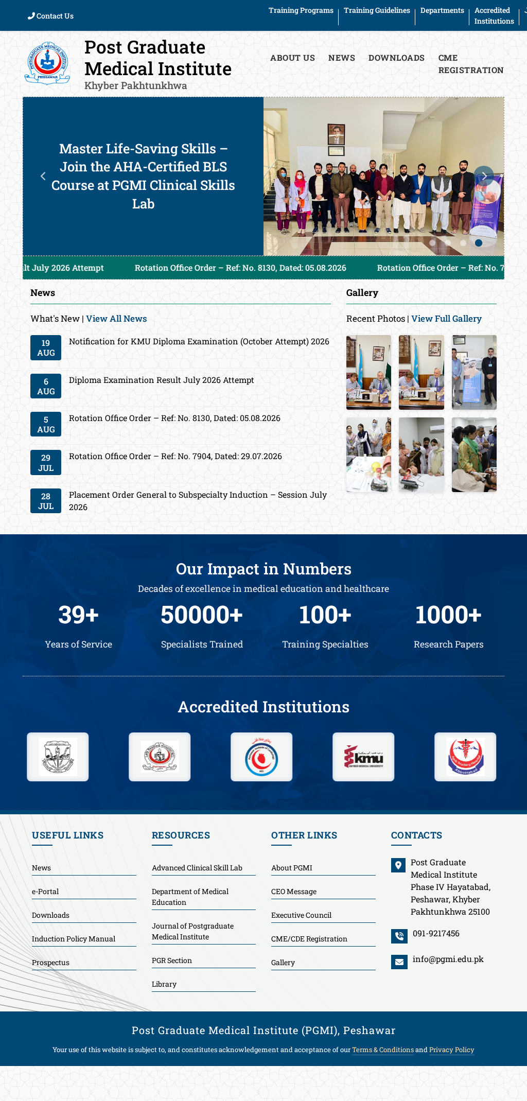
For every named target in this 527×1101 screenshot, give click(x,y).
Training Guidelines (377, 10)
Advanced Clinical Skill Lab (197, 867)
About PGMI (291, 867)
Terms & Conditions (383, 1049)
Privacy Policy (452, 1049)
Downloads (396, 57)
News (341, 57)
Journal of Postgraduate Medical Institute (193, 931)
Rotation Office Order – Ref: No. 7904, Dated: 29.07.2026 (402, 267)
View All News (116, 318)
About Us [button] (292, 57)
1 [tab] (432, 243)
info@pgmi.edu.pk (448, 958)
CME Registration (471, 63)
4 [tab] (478, 243)
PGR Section (172, 960)
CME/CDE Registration (309, 938)
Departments (442, 10)
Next (483, 176)
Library (164, 984)
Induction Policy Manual (73, 938)
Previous (43, 176)
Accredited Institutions (494, 15)
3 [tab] (463, 243)
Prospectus (50, 962)
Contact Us (54, 16)
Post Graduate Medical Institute (158, 63)
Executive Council (301, 915)
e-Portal (45, 891)
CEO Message (294, 891)
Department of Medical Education (190, 896)
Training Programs (301, 10)
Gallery (283, 962)
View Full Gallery (446, 318)
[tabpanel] (263, 176)
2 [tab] (448, 243)
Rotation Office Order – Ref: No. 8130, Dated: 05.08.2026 (159, 267)
